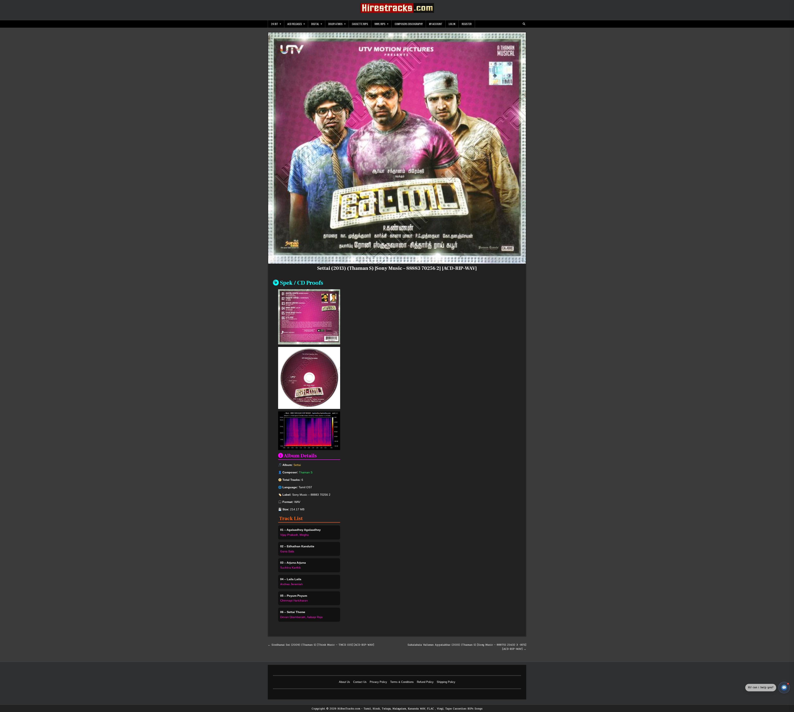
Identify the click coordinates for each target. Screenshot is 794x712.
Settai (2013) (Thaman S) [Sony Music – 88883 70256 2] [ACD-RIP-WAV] (397, 268)
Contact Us (360, 681)
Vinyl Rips (379, 24)
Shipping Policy (446, 681)
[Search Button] (524, 24)
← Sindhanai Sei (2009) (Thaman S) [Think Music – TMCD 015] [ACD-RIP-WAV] (321, 645)
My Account (435, 24)
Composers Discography (409, 24)
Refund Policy (425, 681)
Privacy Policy (378, 681)
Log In (452, 24)
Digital (315, 24)
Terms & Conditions (402, 681)
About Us (344, 681)
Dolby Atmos (335, 24)
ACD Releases (294, 24)
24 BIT (274, 24)
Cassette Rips (360, 24)
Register (467, 24)
